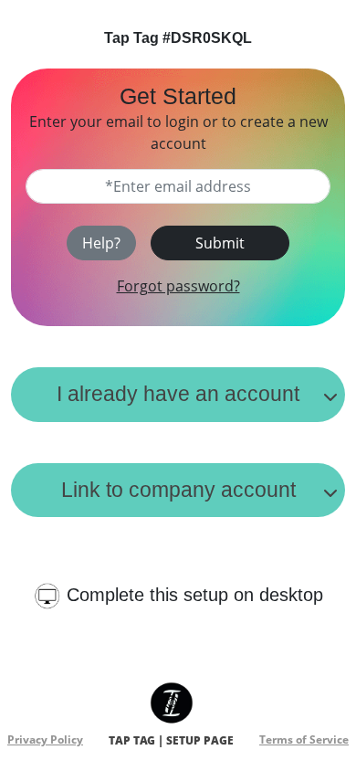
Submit (220, 243)
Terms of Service (304, 739)
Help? (101, 243)
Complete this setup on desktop (195, 595)
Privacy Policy (45, 739)
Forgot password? (178, 286)
